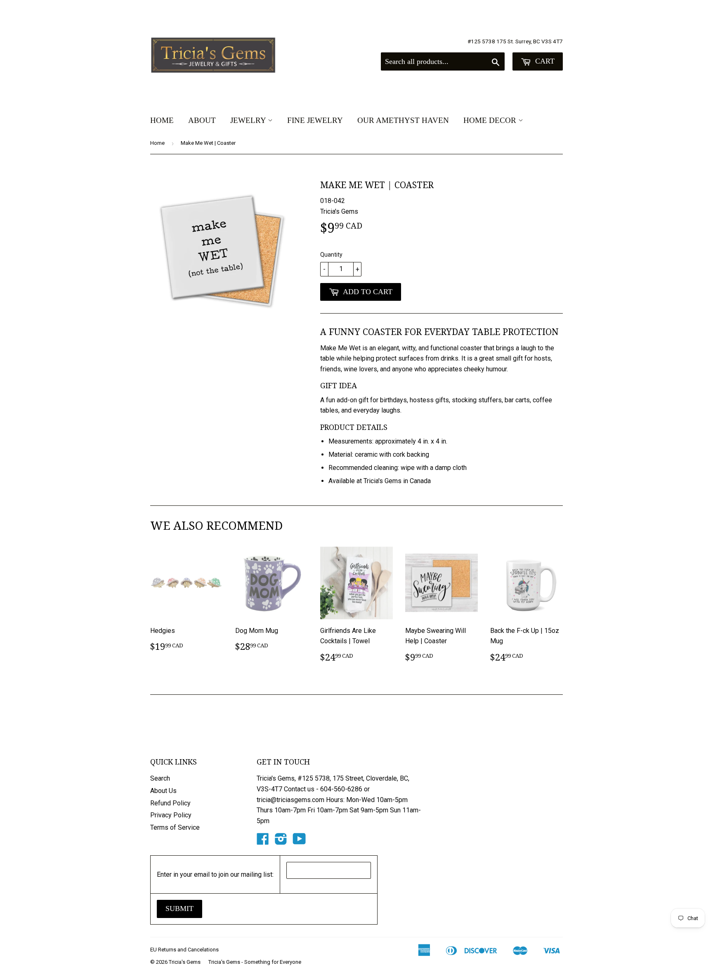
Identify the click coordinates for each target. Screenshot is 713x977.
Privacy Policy (170, 815)
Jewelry (249, 120)
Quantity (331, 254)
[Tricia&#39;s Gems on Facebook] (263, 841)
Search (160, 778)
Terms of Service (175, 827)
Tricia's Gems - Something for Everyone (254, 962)
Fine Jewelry (315, 120)
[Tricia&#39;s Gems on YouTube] (299, 841)
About (202, 120)
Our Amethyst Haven (403, 120)
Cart (544, 61)
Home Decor (490, 120)
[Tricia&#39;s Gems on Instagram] (281, 841)
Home (162, 120)
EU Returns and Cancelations (184, 949)
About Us (163, 791)
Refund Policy (170, 803)
